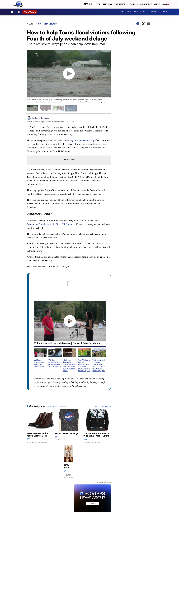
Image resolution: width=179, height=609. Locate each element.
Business (143, 11)
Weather (120, 4)
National (108, 4)
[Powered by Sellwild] (107, 482)
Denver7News (12, 12)
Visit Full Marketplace (103, 406)
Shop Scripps (144, 4)
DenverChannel (19, 12)
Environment (154, 11)
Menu (87, 4)
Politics (135, 11)
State (122, 11)
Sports (131, 4)
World (129, 11)
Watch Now (160, 4)
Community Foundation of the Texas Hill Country (50, 224)
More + (164, 11)
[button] (40, 357)
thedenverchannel (16, 12)
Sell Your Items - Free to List (56, 407)
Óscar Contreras (42, 118)
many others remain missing (81, 140)
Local (98, 4)
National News (47, 24)
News (30, 24)
